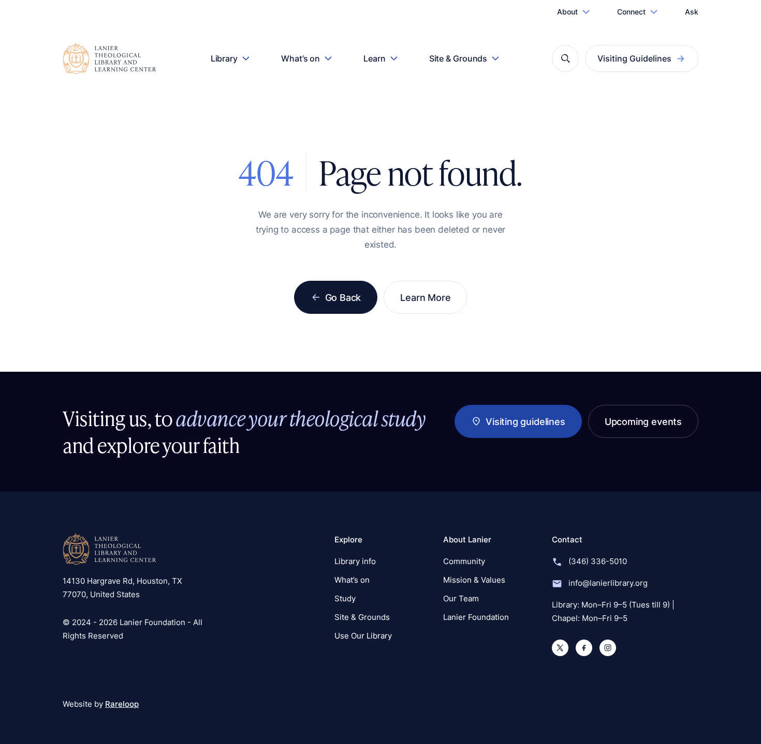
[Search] (565, 58)
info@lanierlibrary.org (608, 583)
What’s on (300, 58)
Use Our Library (363, 635)
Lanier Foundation (476, 617)
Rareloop (122, 704)
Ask (691, 12)
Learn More (425, 297)
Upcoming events (643, 421)
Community (464, 561)
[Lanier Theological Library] (109, 549)
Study (345, 598)
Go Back (343, 297)
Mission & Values (474, 579)
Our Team (461, 598)
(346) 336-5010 (597, 561)
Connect (631, 12)
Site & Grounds (458, 58)
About (567, 12)
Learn (374, 58)
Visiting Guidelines (634, 58)
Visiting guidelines (525, 421)
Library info (355, 561)
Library (224, 58)
